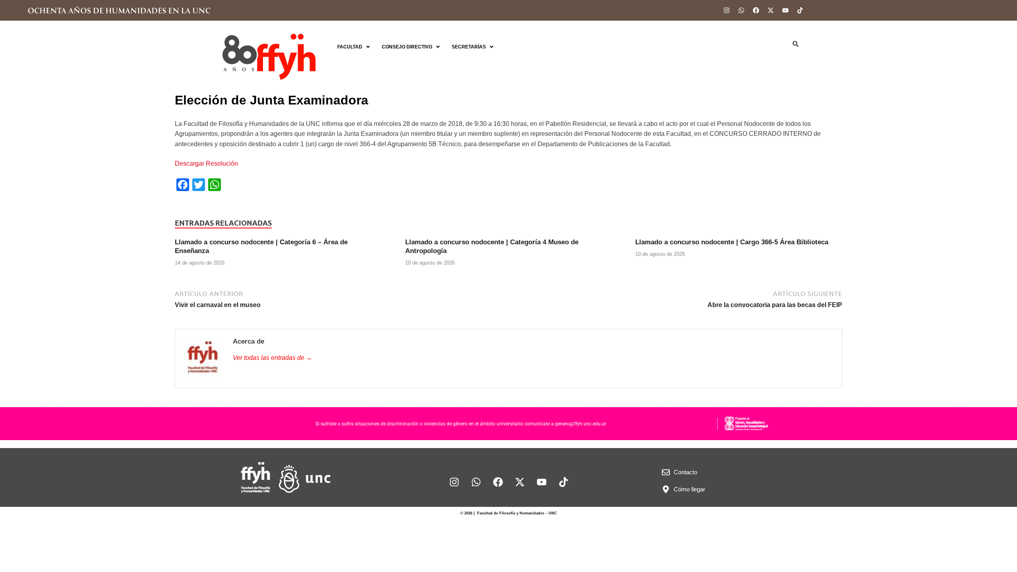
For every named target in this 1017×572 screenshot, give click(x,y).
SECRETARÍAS (469, 47)
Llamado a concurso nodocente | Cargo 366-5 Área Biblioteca (731, 242)
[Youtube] (785, 10)
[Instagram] (726, 10)
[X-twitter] (770, 10)
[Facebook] (756, 10)
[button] (353, 47)
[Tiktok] (800, 10)
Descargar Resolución (206, 163)
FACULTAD (349, 47)
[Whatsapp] (741, 10)
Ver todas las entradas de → (272, 357)
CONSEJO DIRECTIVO (407, 47)
